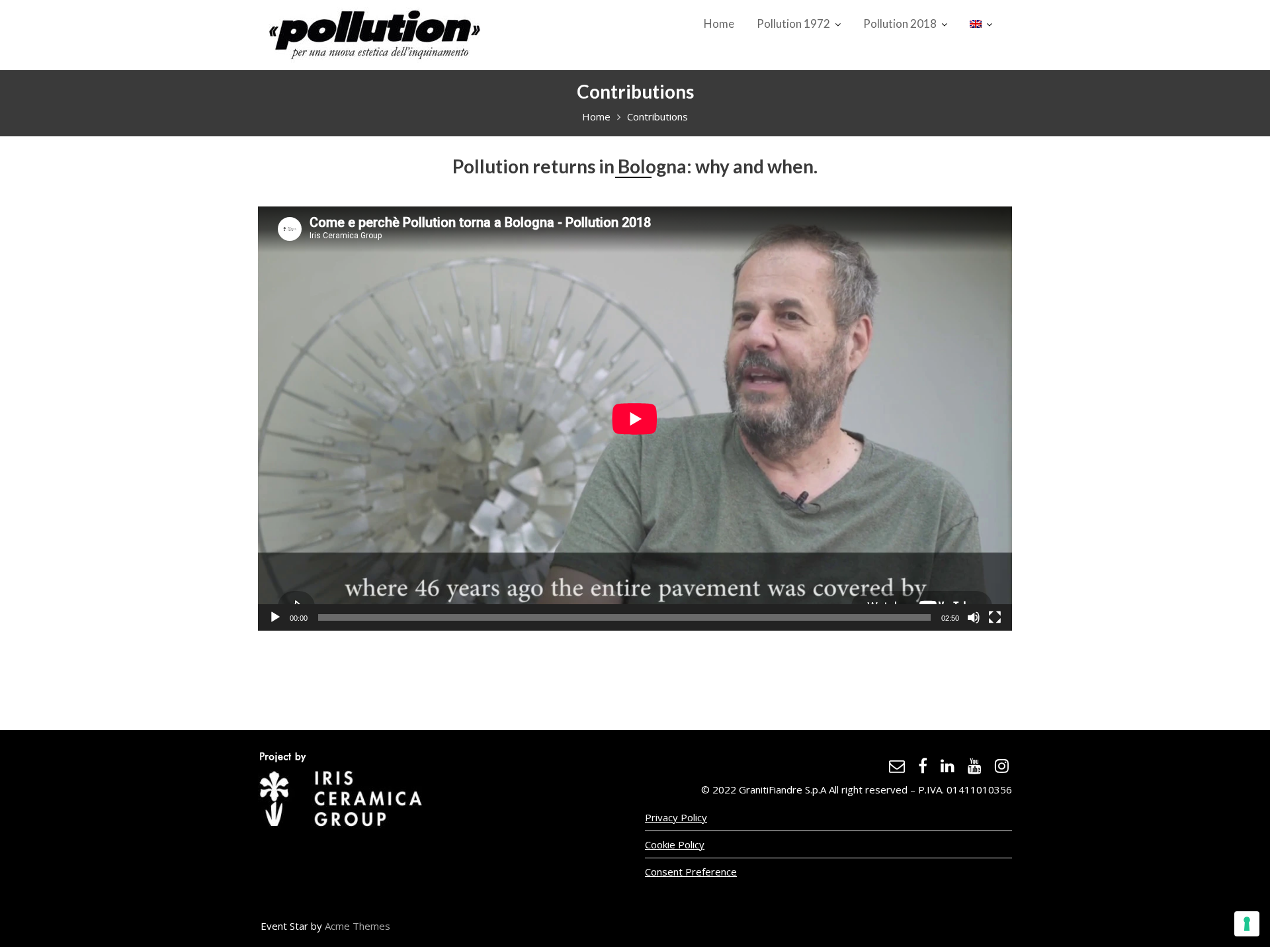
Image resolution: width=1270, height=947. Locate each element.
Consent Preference (691, 871)
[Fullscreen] (994, 617)
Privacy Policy (676, 817)
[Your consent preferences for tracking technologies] (1246, 923)
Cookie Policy (674, 844)
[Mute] (973, 617)
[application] (635, 418)
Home (719, 23)
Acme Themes (357, 925)
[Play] (275, 617)
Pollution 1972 (793, 23)
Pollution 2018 (900, 23)
